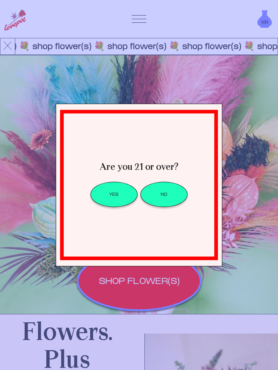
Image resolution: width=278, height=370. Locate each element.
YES (113, 194)
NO (164, 194)
